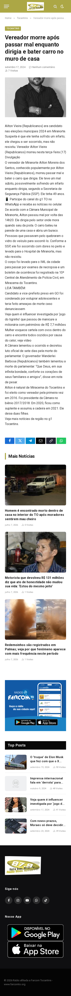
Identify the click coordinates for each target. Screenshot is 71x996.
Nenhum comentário (43, 67)
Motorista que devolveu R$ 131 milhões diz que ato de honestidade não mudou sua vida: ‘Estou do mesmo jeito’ (34, 582)
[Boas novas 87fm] (35, 6)
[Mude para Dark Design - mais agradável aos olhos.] (62, 6)
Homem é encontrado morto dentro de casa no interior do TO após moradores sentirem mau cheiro (34, 515)
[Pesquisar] (55, 6)
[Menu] (6, 6)
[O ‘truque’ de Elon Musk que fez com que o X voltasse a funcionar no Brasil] (16, 762)
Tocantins (13, 28)
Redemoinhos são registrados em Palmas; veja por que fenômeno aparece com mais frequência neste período (35, 649)
